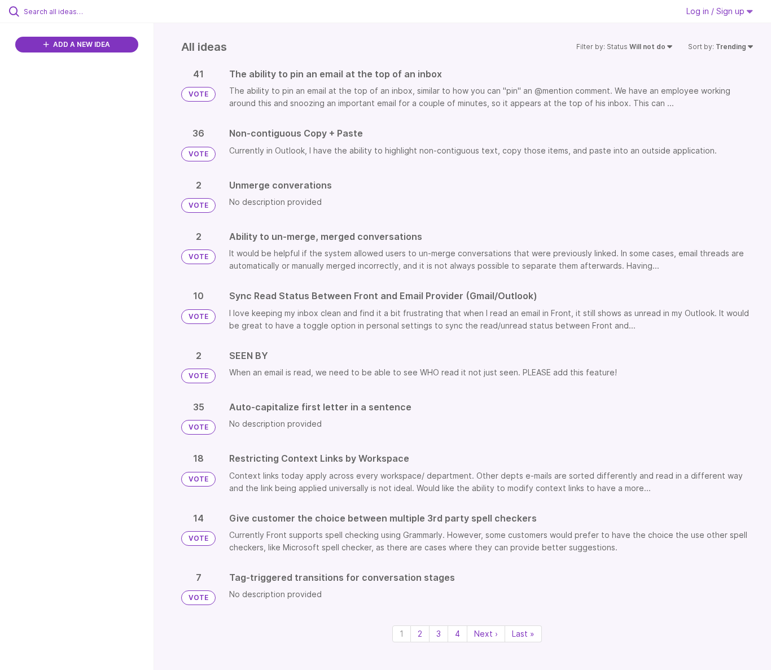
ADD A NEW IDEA (80, 44)
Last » (523, 633)
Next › (486, 633)
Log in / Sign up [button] (716, 11)
